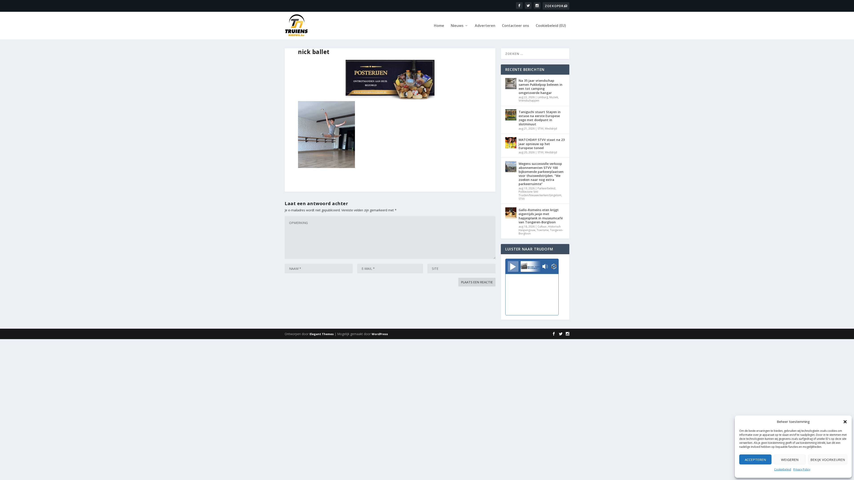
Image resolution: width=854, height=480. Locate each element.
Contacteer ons (515, 26)
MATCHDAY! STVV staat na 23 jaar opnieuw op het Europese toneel (542, 144)
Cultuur (542, 226)
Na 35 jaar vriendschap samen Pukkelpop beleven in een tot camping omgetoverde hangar (540, 86)
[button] (845, 422)
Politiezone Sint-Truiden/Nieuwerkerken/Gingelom (540, 193)
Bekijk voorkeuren (827, 459)
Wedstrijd (551, 128)
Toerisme (543, 230)
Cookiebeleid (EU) (551, 26)
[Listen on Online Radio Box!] (554, 267)
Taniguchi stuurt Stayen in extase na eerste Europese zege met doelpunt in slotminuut (540, 118)
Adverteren (485, 26)
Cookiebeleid (782, 469)
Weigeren (789, 459)
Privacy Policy (801, 469)
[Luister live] (513, 266)
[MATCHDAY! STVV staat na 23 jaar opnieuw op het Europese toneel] (510, 142)
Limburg (543, 97)
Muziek (553, 97)
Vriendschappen (529, 100)
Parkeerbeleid (546, 188)
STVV (541, 128)
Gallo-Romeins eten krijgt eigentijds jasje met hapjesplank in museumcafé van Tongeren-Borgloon (541, 216)
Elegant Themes (322, 334)
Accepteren (755, 459)
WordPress (380, 334)
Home (439, 26)
